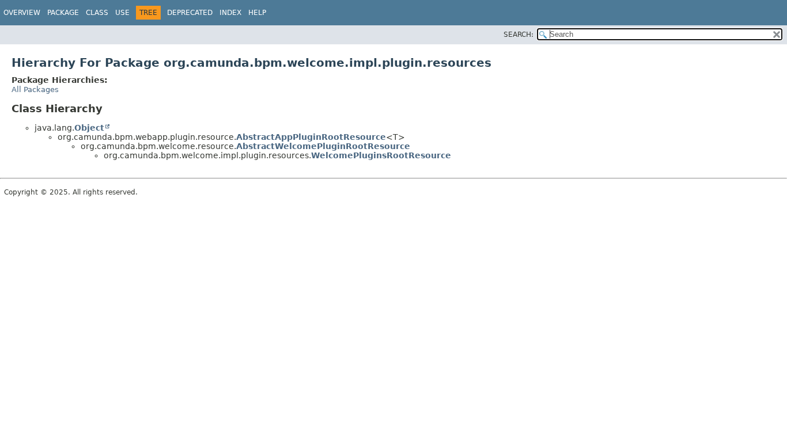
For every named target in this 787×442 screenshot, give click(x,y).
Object (89, 127)
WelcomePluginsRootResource (381, 155)
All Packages (35, 89)
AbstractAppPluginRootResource (311, 137)
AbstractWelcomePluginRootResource (323, 146)
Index (230, 13)
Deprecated (190, 13)
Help (257, 13)
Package (63, 13)
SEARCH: (519, 35)
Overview (21, 13)
